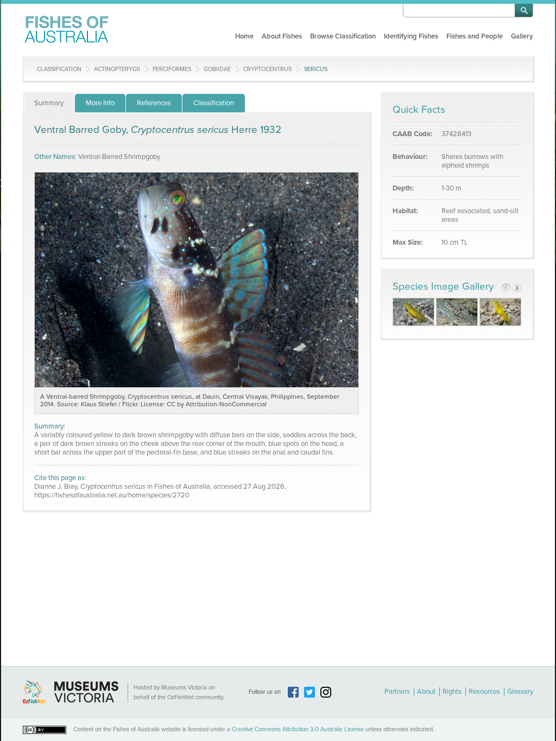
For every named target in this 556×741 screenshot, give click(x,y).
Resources (484, 691)
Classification (59, 69)
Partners (397, 691)
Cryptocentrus (267, 69)
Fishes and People (474, 36)
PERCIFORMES (172, 69)
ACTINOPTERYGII (117, 69)
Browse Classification (343, 36)
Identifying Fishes (411, 36)
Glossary (520, 691)
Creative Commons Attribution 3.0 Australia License (298, 729)
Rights (452, 691)
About (426, 691)
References (154, 103)
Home (244, 36)
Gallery (522, 36)
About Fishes (282, 36)
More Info (100, 103)
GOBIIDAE (217, 69)
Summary (49, 103)
